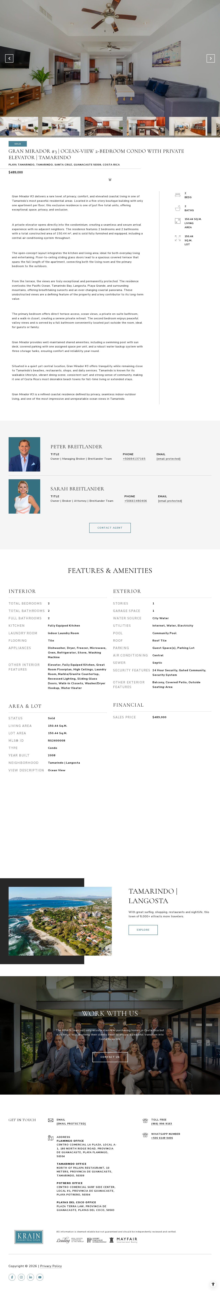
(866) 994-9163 (161, 1123)
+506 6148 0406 (162, 1138)
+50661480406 (135, 501)
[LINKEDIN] (30, 1277)
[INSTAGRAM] (21, 1277)
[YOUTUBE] (39, 1277)
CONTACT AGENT (110, 527)
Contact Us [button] (110, 1057)
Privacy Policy (51, 1266)
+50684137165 (134, 459)
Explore (143, 930)
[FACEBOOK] (12, 1277)
